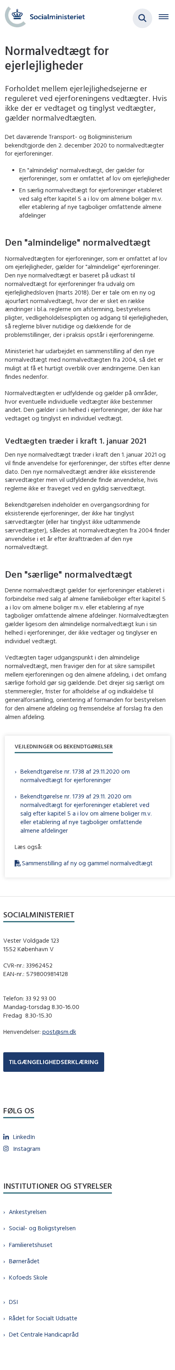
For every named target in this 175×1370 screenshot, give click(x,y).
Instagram (26, 1148)
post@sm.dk (59, 1032)
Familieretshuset (30, 1245)
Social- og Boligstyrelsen (42, 1228)
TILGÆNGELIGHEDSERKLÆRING (53, 1062)
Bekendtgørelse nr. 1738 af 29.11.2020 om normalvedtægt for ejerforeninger (75, 775)
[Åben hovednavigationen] (167, 18)
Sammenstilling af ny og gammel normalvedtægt (87, 863)
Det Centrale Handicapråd (44, 1334)
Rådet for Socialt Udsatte (43, 1318)
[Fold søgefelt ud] (142, 18)
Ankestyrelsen (27, 1212)
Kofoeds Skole (28, 1277)
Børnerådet (24, 1261)
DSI (13, 1302)
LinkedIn (24, 1137)
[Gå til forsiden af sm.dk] (42, 18)
